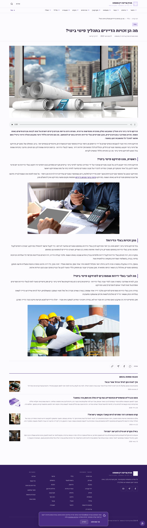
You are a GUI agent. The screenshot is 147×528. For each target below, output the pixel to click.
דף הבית (135, 19)
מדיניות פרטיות (30, 485)
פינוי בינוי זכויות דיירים (85, 177)
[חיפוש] (11, 3)
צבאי (116, 10)
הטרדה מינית (69, 489)
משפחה (107, 10)
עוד (11, 10)
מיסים (125, 10)
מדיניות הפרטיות (73, 517)
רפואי (134, 10)
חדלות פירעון (50, 489)
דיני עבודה (88, 489)
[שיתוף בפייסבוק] (124, 366)
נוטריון (90, 480)
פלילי (57, 10)
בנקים (90, 484)
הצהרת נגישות (30, 494)
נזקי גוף (52, 497)
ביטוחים (52, 480)
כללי (128, 19)
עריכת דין (89, 509)
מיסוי (53, 476)
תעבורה (66, 10)
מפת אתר (32, 499)
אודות (18, 4)
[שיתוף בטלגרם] (118, 366)
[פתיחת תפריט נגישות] (142, 523)
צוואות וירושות (87, 505)
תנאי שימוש (31, 490)
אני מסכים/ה (95, 522)
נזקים (75, 10)
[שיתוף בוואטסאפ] (130, 366)
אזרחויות (85, 10)
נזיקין (71, 497)
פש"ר (48, 10)
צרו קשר (32, 481)
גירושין (71, 484)
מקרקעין (96, 10)
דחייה (84, 522)
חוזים (90, 493)
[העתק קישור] (112, 366)
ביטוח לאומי (69, 480)
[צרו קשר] (123, 488)
